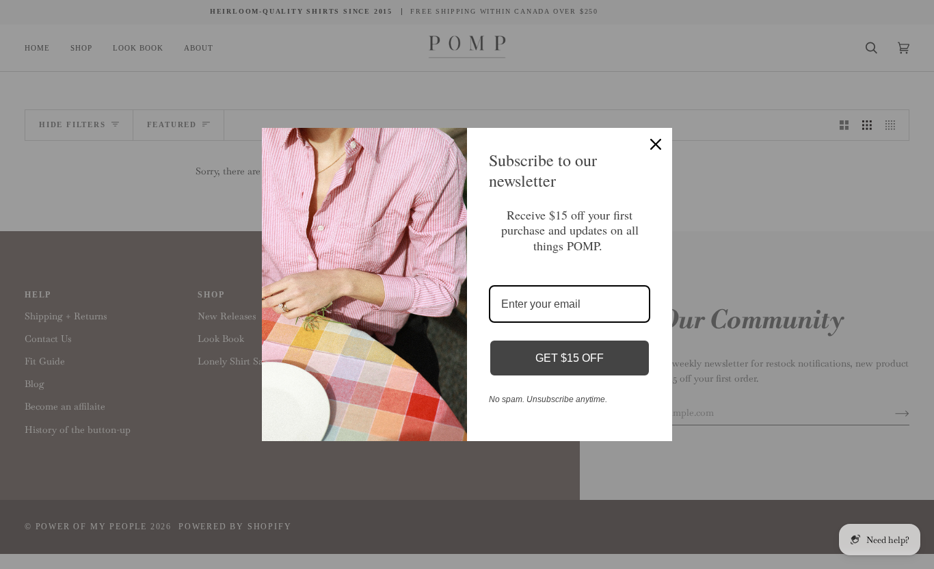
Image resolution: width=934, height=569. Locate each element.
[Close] (655, 144)
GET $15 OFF (569, 358)
